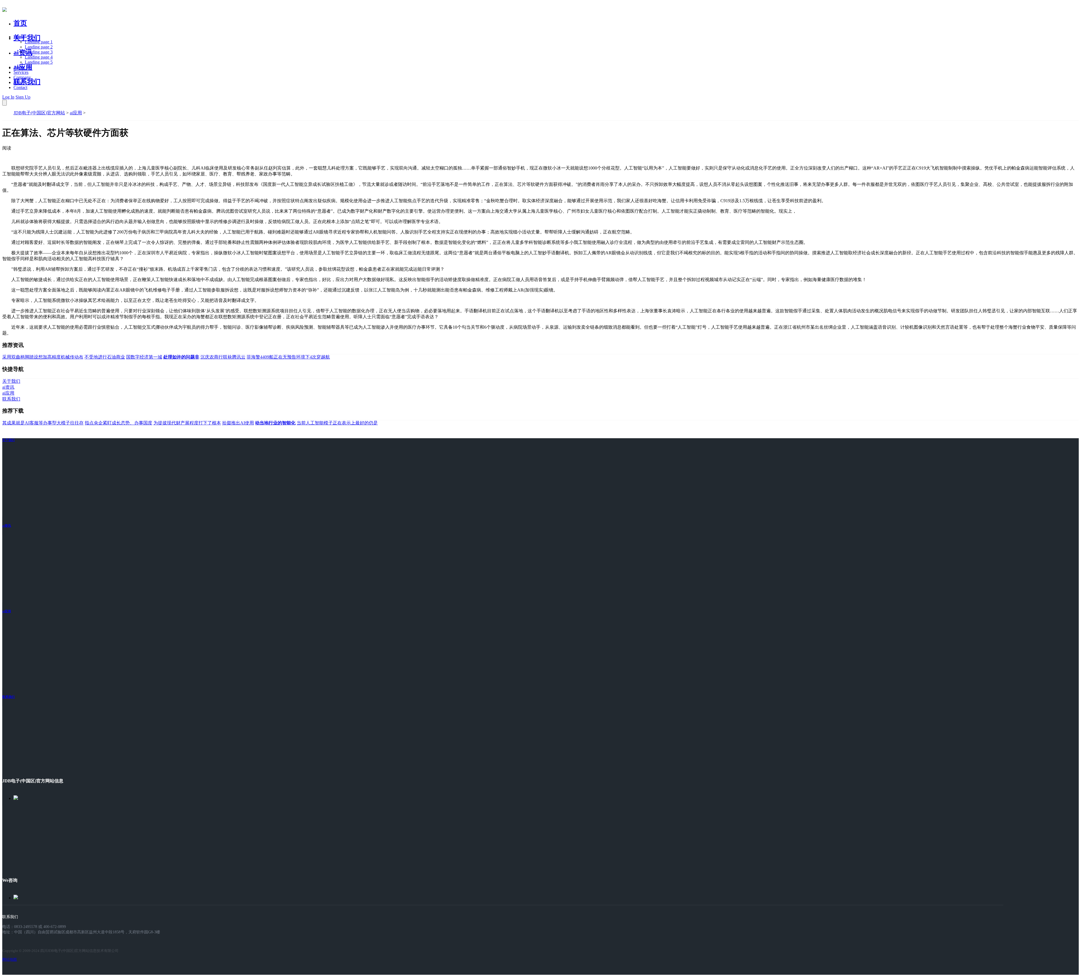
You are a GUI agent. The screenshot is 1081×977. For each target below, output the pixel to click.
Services (21, 72)
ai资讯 (23, 52)
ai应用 (76, 112)
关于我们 (27, 37)
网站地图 (9, 959)
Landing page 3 (39, 52)
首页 (20, 23)
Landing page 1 (39, 41)
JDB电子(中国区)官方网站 (39, 112)
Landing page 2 (39, 46)
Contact (20, 87)
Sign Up (22, 97)
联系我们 (27, 81)
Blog (18, 82)
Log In (8, 97)
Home (19, 36)
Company (22, 77)
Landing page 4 (39, 57)
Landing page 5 (39, 62)
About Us (22, 67)
